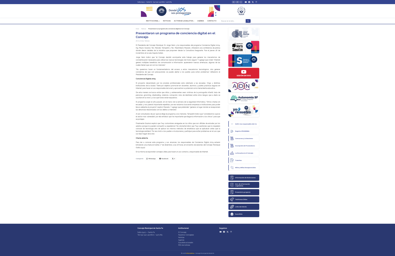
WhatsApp (152, 158)
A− (234, 2)
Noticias (167, 21)
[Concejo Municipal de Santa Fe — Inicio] (197, 11)
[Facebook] (249, 2)
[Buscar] (248, 21)
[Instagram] (256, 2)
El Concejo (182, 232)
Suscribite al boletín (185, 243)
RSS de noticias (184, 245)
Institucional (152, 21)
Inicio (137, 29)
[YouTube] (245, 2)
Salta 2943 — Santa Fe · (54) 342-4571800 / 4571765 (154, 2)
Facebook (164, 158)
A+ (237, 2)
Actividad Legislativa (183, 21)
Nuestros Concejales (186, 235)
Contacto (212, 21)
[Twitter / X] (252, 2)
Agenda (200, 21)
